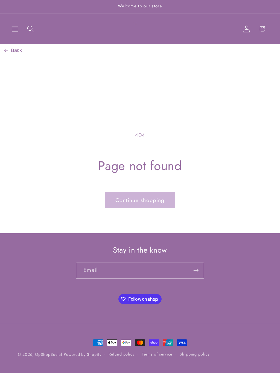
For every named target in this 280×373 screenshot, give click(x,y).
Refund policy (122, 354)
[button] (15, 29)
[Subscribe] (196, 270)
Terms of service (157, 354)
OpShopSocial (48, 354)
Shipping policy (195, 354)
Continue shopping (139, 200)
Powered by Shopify (82, 354)
